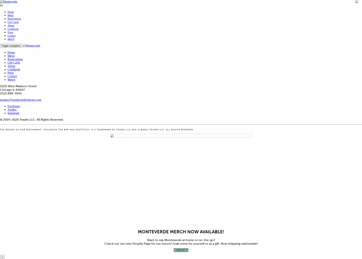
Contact (12, 35)
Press (10, 32)
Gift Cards (13, 22)
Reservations (14, 18)
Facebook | (14, 106)
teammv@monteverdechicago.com (20, 99)
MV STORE (181, 250)
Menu (11, 15)
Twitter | (12, 109)
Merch (11, 39)
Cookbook (13, 29)
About (11, 25)
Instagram (13, 113)
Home (11, 12)
